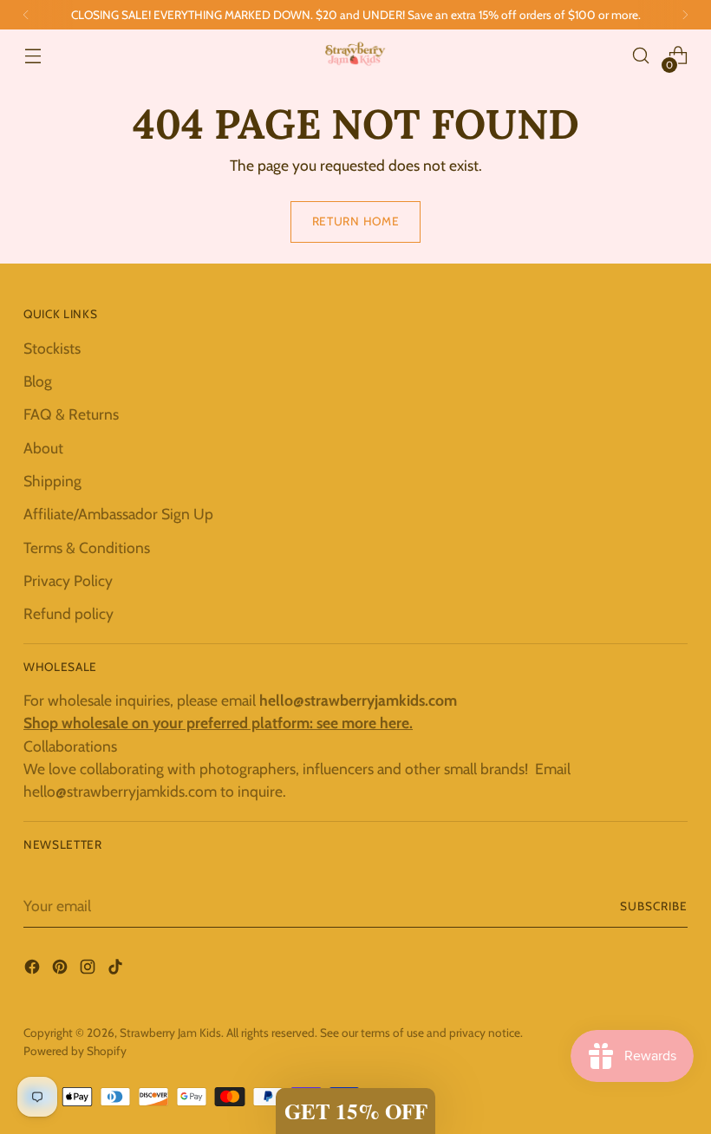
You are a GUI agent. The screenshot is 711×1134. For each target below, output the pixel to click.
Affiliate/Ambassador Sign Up (118, 514)
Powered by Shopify (75, 1051)
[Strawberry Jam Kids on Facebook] (33, 969)
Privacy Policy (68, 580)
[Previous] (26, 14)
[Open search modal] (641, 56)
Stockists (52, 348)
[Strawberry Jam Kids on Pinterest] (61, 969)
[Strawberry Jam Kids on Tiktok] (117, 969)
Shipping (52, 481)
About (43, 448)
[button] (355, 1111)
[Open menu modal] (32, 56)
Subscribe (654, 906)
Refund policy (68, 613)
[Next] (685, 14)
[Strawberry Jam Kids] (355, 55)
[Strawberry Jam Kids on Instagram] (89, 969)
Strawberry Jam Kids (170, 1033)
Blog (37, 381)
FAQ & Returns (71, 414)
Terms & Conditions (86, 547)
